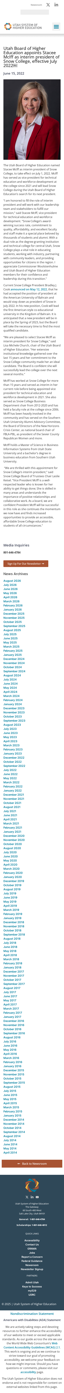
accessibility (28, 1372)
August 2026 (12, 580)
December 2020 (14, 835)
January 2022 (12, 790)
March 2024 (11, 696)
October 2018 (12, 930)
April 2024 (10, 692)
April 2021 (10, 819)
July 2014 (9, 1140)
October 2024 (12, 667)
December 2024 (14, 659)
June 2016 (10, 1045)
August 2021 (11, 807)
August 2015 (11, 1086)
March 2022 (11, 782)
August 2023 (12, 724)
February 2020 (13, 873)
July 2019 (9, 893)
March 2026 (11, 601)
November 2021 (13, 798)
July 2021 (9, 811)
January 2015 (12, 1115)
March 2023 (11, 745)
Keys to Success (32, 1286)
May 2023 (10, 737)
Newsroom (32, 1265)
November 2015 (13, 1074)
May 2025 (10, 642)
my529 (32, 1290)
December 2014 (13, 1119)
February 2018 (12, 963)
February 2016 (12, 1062)
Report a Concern (32, 1256)
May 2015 (9, 1099)
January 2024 (12, 704)
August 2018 (11, 938)
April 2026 (10, 597)
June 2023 (10, 733)
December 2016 (13, 1021)
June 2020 (10, 856)
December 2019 (13, 881)
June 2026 (10, 589)
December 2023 (13, 708)
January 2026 (12, 609)
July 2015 (9, 1091)
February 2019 (12, 914)
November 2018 (13, 926)
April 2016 (10, 1054)
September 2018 (14, 934)
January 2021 (12, 831)
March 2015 (11, 1107)
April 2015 (10, 1103)
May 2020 (10, 860)
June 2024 (10, 683)
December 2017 (13, 971)
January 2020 (12, 877)
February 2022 (13, 786)
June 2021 (10, 815)
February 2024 (13, 700)
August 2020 (12, 848)
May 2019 (9, 901)
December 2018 (13, 922)
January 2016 (12, 1066)
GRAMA (32, 1248)
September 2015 (14, 1082)
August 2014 (12, 1136)
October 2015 (12, 1078)
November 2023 (14, 712)
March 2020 (11, 868)
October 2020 (12, 844)
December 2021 (13, 794)
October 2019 (12, 885)
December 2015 (13, 1070)
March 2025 (11, 646)
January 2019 (12, 918)
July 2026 (10, 585)
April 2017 (10, 1004)
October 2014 (12, 1128)
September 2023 (14, 720)
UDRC (32, 1294)
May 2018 (9, 951)
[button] (56, 26)
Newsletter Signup (32, 1269)
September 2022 (14, 766)
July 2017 (9, 992)
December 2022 (13, 757)
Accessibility (32, 1240)
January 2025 (12, 654)
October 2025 (12, 622)
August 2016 (11, 1037)
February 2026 (13, 605)
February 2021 (12, 827)
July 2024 (10, 679)
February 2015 (12, 1111)
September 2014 (14, 1132)
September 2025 (14, 626)
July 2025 (10, 634)
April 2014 (10, 1152)
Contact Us (32, 1244)
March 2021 (11, 823)
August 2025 (12, 630)
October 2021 (12, 803)
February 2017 (12, 1012)
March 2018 (11, 959)
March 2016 (11, 1058)
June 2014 (10, 1144)
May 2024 (10, 687)
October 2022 (12, 761)
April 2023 (10, 741)
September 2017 (14, 984)
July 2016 (9, 1041)
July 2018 (9, 942)
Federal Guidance (32, 1260)
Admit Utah (32, 1282)
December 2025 (13, 613)
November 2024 (14, 663)
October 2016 (12, 1029)
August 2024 (12, 675)
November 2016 (13, 1025)
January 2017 (12, 1016)
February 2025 (13, 650)
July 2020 (10, 852)
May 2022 (10, 778)
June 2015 (10, 1095)
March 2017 (11, 1008)
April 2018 (10, 955)
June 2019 (10, 897)
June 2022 (10, 774)
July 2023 (10, 729)
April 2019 (10, 905)
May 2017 (9, 1000)
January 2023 (12, 753)
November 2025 (14, 617)
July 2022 (10, 770)
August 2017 (11, 988)
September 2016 (14, 1033)
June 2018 (10, 947)
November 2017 (13, 975)
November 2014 (13, 1123)
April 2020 (10, 864)
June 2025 (10, 638)
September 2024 (14, 671)
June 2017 (10, 996)
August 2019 (11, 889)
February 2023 (13, 749)
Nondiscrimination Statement (32, 1314)
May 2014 (10, 1148)
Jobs (32, 1252)
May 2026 (10, 593)
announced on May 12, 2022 (29, 289)
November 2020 (14, 840)
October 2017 (12, 979)
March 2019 (11, 910)
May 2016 (9, 1049)
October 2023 (12, 716)
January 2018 (12, 967)
